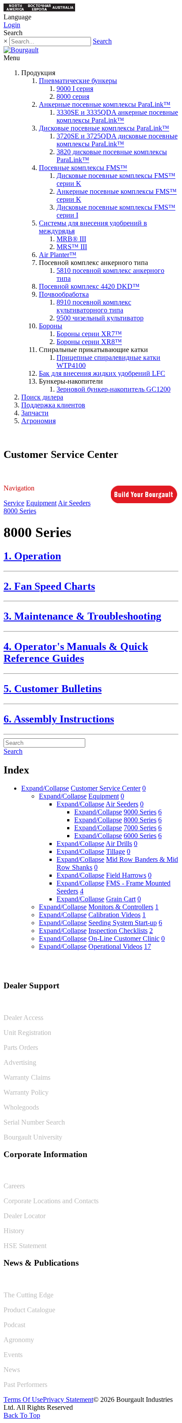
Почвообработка (64, 294)
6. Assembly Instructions (59, 719)
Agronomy (19, 1339)
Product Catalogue (29, 1310)
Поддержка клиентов (53, 405)
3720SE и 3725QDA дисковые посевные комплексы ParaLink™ (117, 140)
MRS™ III (72, 246)
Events (13, 1354)
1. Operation (32, 556)
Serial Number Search (34, 1122)
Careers (14, 1186)
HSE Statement (25, 1245)
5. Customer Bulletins (53, 688)
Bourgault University (33, 1137)
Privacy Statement (68, 1399)
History (14, 1230)
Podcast (14, 1325)
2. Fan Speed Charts (49, 586)
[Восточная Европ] (39, 9)
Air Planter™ (57, 254)
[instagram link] (172, 967)
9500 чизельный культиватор (100, 318)
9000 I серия (75, 88)
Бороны (50, 326)
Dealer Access (23, 1017)
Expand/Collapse (45, 788)
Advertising (20, 1062)
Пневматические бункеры (78, 80)
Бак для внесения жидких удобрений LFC (102, 373)
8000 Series (20, 511)
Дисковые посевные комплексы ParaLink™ (104, 128)
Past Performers (25, 1384)
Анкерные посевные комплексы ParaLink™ (105, 104)
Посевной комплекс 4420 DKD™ (89, 286)
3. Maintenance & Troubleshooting (82, 616)
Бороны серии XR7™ (89, 334)
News (12, 1369)
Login (12, 25)
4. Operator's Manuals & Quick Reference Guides (76, 652)
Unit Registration (27, 1032)
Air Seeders (74, 503)
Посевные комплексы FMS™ (83, 167)
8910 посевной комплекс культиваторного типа (94, 306)
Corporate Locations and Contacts (51, 1201)
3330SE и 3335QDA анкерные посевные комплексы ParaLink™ (117, 116)
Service (14, 503)
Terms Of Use (23, 1399)
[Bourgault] (21, 50)
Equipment (41, 503)
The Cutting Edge (28, 1295)
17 (147, 946)
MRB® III (71, 239)
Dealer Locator (25, 1216)
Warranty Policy (26, 1092)
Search (102, 41)
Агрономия (38, 421)
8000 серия (73, 96)
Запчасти (35, 413)
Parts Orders (21, 1047)
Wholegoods (21, 1107)
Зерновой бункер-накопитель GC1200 (114, 389)
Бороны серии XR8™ (89, 341)
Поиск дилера (42, 397)
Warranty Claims (27, 1077)
